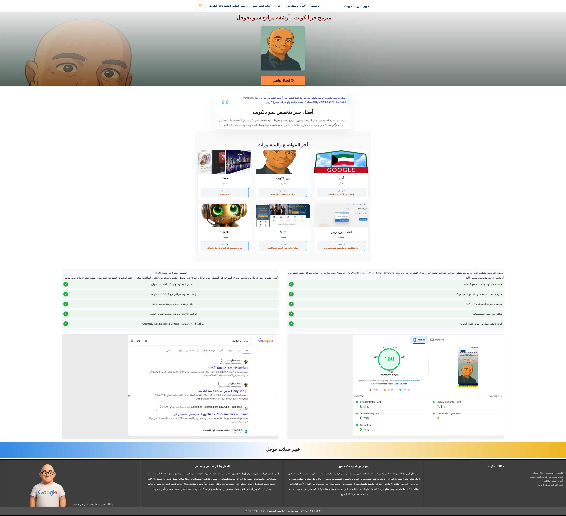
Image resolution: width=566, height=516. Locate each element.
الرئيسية (315, 5)
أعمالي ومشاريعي (296, 5)
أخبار (278, 5)
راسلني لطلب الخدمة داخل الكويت (228, 5)
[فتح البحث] (201, 6)
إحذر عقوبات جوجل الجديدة (550, 485)
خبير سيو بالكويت (356, 6)
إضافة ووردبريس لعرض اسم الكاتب (546, 477)
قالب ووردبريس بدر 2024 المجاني (547, 473)
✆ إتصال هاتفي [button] (283, 80)
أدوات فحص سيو (262, 5)
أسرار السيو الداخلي (553, 481)
